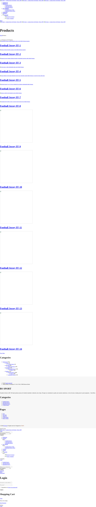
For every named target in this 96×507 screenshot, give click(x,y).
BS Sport (5, 425)
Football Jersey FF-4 (10, 71)
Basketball (7, 367)
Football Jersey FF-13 (11, 308)
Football (7, 371)
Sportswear (5, 361)
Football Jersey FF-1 (10, 45)
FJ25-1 (11, 373)
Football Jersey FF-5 (10, 80)
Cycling (6, 363)
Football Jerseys (11, 372)
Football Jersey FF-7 (10, 97)
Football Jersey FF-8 (10, 106)
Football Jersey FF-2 (10, 54)
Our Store (5, 415)
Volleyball (7, 365)
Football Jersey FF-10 (11, 187)
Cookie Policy (5, 417)
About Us (5, 416)
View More (2, 353)
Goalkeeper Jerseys (12, 374)
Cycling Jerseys (11, 364)
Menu (1, 20)
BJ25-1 (11, 370)
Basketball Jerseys (11, 369)
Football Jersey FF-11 (11, 227)
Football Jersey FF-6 (10, 88)
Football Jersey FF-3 (10, 62)
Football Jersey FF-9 (10, 146)
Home (1, 35)
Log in (2, 489)
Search (2, 435)
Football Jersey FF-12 (11, 268)
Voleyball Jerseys (6, 402)
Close (1, 431)
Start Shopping (3, 503)
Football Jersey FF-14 (11, 349)
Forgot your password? (12, 487)
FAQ (4, 413)
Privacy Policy (6, 418)
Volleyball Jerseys (11, 366)
